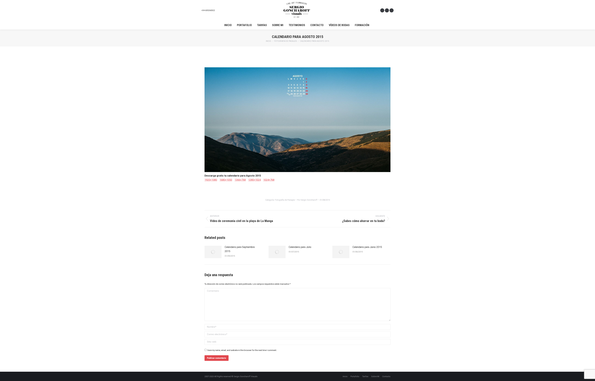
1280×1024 (254, 179)
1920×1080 (211, 179)
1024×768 (268, 179)
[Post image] (213, 252)
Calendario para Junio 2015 (367, 247)
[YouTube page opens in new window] (392, 10)
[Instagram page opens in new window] (387, 10)
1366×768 (240, 179)
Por (307, 200)
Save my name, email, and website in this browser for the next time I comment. (242, 350)
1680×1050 (226, 179)
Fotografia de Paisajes (285, 200)
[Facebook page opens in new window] (382, 10)
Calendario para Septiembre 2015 (240, 249)
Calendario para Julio (300, 247)
